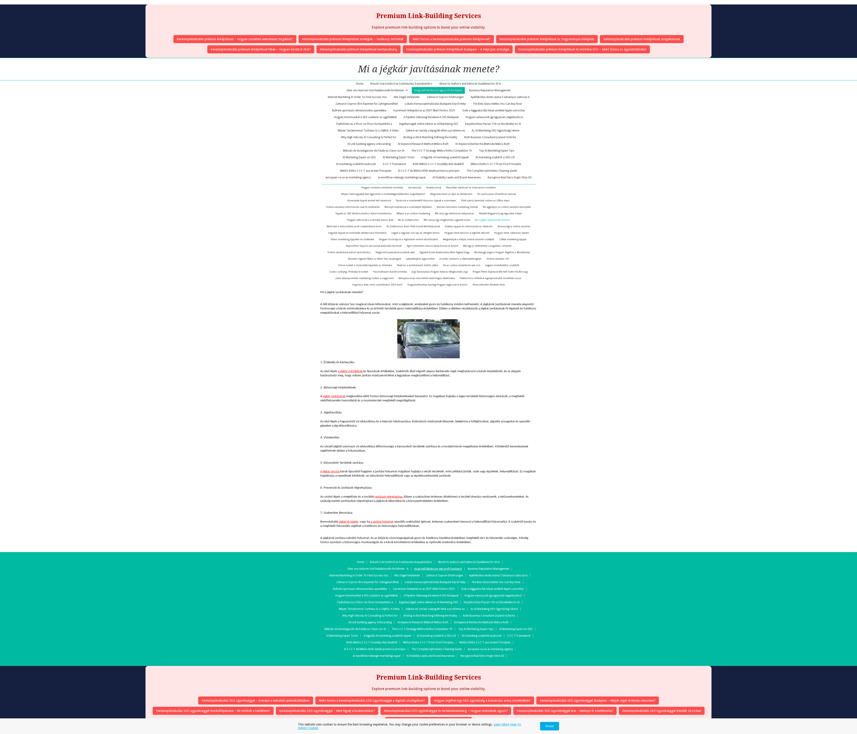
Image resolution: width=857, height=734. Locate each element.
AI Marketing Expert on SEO (359, 157)
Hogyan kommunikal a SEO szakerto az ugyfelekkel (365, 117)
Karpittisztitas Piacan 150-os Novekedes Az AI (493, 123)
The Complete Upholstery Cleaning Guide (491, 170)
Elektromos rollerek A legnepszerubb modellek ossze (490, 278)
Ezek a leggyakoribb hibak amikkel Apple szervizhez (494, 110)
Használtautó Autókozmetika (390, 271)
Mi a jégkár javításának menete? (428, 69)
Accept (549, 726)
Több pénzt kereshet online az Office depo (485, 200)
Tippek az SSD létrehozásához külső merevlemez (363, 213)
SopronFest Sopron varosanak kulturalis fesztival (374, 245)
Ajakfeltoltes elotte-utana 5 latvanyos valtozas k (500, 97)
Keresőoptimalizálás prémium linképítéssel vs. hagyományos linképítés (546, 39)
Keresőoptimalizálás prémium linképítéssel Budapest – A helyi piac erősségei (457, 49)
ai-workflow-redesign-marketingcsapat (402, 177)
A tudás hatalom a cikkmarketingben (460, 258)
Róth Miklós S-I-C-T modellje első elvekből (438, 164)
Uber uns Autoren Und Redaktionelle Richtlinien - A (377, 90)
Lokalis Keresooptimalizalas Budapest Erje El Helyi (435, 103)
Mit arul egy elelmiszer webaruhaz (454, 213)
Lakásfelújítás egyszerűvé (420, 258)
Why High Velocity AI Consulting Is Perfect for (369, 137)
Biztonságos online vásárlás (514, 226)
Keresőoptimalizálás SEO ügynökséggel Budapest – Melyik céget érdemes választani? (597, 700)
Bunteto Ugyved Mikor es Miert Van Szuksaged (374, 258)
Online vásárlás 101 (498, 258)
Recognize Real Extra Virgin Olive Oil (509, 177)
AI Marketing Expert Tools (398, 157)
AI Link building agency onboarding (369, 144)
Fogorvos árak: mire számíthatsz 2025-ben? (377, 284)
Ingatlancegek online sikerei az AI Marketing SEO (428, 123)
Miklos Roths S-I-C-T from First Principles (496, 164)
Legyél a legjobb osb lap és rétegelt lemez (415, 232)
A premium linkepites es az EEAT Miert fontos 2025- (424, 110)
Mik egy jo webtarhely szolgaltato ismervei (487, 245)
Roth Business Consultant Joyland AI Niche (490, 137)
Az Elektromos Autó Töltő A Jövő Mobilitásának (413, 226)
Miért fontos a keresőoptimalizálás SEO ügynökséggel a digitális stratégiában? (372, 700)
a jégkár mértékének (350, 371)
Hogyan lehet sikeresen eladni (511, 232)
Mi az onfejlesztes (408, 220)
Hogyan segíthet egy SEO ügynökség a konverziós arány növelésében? (482, 700)
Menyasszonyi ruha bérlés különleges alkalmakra (427, 278)
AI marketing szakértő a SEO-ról (495, 157)
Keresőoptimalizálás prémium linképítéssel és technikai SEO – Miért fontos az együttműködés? (582, 49)
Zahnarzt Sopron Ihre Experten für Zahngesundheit (366, 103)
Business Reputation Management (490, 90)
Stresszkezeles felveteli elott (488, 284)
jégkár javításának (334, 396)
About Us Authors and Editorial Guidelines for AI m (470, 83)
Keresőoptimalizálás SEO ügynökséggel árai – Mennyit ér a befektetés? (565, 711)
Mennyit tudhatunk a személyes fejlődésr (408, 207)
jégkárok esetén (348, 521)
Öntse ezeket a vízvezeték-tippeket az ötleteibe (365, 265)
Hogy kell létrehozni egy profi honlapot (438, 90)
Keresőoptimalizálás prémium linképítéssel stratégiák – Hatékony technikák (353, 39)
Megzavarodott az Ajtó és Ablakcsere (451, 194)
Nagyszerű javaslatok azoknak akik (395, 252)
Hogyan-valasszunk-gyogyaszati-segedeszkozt (494, 117)
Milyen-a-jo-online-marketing (413, 213)
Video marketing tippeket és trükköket (352, 239)
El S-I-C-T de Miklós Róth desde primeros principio (429, 170)
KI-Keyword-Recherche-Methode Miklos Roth (483, 144)
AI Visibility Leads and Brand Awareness (457, 177)
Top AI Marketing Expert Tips (496, 150)
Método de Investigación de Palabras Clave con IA (373, 150)
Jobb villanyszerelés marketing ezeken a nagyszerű (365, 278)
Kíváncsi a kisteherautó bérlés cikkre (417, 265)
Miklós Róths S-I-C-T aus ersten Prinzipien (365, 170)
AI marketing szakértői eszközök (356, 164)
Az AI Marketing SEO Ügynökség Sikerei (495, 130)
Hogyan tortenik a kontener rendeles (382, 187)
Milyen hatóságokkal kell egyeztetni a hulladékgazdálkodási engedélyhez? (383, 194)
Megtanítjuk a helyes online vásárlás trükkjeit (468, 239)
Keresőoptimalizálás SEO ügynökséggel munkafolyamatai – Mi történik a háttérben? (213, 711)
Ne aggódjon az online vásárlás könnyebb (507, 207)
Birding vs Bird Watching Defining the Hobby (430, 137)
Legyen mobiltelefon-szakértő (502, 265)
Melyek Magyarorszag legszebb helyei (500, 213)
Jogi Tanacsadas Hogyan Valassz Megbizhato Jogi (440, 271)
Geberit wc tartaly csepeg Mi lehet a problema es (435, 130)
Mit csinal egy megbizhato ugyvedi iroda (447, 220)
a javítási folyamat (381, 521)
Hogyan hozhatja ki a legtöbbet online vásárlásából (408, 239)
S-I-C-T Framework (394, 164)
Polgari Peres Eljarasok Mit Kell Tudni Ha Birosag (500, 271)
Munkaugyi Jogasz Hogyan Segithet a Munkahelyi (502, 252)
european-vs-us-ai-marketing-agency (348, 177)
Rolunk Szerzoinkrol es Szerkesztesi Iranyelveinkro (401, 83)
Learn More (501, 724)
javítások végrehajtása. (389, 496)
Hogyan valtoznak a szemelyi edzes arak (370, 220)
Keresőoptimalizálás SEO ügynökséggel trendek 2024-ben (661, 711)
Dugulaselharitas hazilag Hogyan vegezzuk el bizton (438, 284)
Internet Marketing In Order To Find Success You (357, 97)
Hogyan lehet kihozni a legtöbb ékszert (467, 232)
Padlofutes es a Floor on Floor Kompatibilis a (364, 123)
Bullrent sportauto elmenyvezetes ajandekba (359, 110)
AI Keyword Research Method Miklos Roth (423, 144)
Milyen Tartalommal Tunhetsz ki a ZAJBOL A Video (368, 130)
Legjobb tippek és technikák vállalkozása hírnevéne (357, 232)
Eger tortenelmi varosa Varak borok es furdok (432, 245)
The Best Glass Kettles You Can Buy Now (497, 103)
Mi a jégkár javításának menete (492, 220)
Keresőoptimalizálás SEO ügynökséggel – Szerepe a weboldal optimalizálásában (256, 700)
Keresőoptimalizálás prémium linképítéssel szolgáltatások (641, 39)
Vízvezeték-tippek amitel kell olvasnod (369, 200)
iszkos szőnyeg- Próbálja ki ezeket (348, 271)
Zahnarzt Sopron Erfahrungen (445, 97)
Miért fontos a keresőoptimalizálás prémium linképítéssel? (451, 39)
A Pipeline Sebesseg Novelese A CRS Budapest (431, 117)
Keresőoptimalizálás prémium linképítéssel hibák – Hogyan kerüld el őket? (261, 49)
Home (359, 83)
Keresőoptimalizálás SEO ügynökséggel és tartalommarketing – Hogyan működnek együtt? (446, 711)
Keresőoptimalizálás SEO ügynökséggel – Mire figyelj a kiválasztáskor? (327, 711)
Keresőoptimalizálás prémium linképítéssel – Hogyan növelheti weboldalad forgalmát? (235, 39)
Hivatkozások (433, 187)
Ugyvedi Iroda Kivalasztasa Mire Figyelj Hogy (444, 252)
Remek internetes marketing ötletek (457, 207)
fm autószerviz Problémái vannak (496, 194)
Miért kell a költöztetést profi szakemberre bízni (354, 226)
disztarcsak (414, 187)
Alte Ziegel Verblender (407, 97)
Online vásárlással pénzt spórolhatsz (349, 252)
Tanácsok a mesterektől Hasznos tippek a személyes (426, 200)
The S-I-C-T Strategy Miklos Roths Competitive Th (441, 150)
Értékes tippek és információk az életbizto (469, 226)
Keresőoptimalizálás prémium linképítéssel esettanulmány (358, 49)
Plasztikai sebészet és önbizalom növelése (471, 187)
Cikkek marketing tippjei (512, 239)
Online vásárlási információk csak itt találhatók (353, 207)
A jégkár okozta (330, 471)
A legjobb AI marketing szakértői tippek (445, 157)
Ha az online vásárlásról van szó (461, 265)
